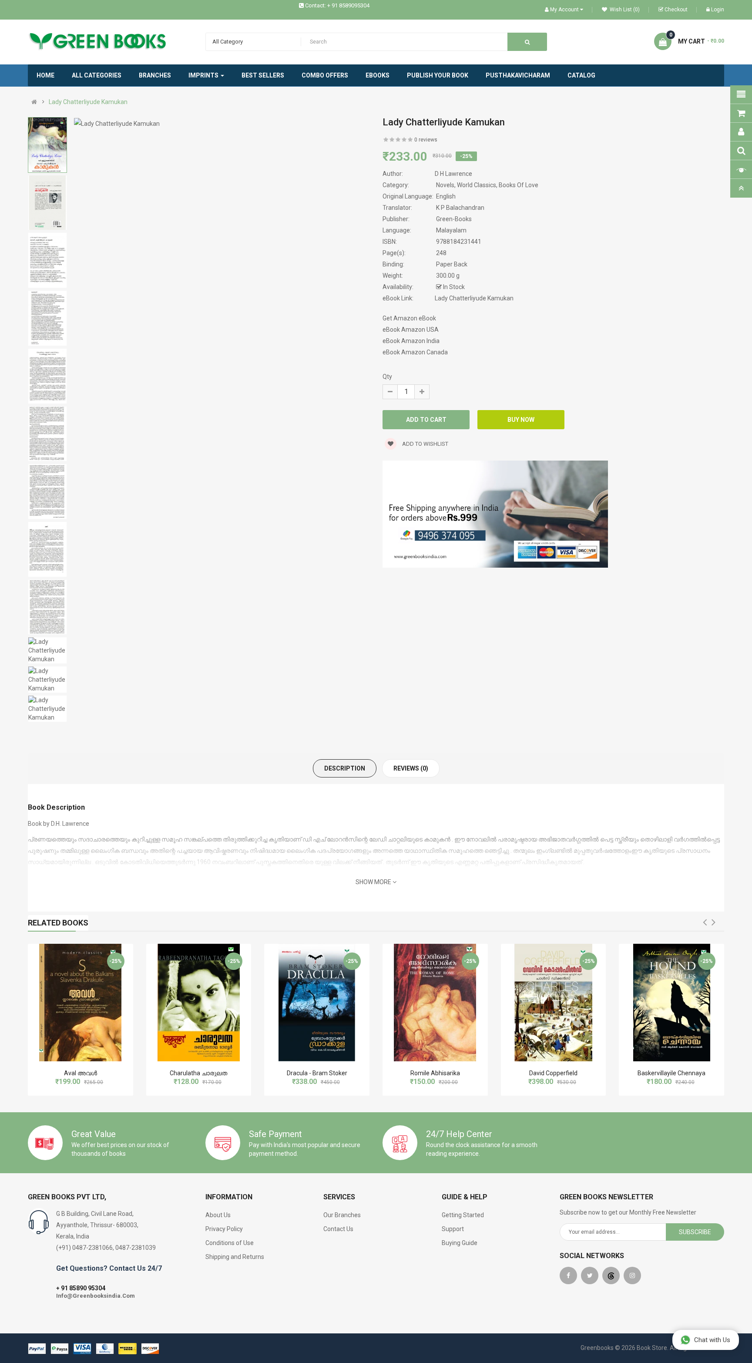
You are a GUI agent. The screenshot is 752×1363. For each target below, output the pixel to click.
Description (344, 768)
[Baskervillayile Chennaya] (672, 1002)
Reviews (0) (410, 768)
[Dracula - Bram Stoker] (317, 1002)
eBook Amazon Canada (415, 352)
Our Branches (342, 1215)
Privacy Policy (224, 1228)
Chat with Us (712, 1340)
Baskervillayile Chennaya (671, 1073)
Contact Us (338, 1228)
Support (453, 1228)
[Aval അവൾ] (80, 1002)
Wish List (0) (624, 10)
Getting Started (463, 1215)
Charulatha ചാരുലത (198, 1073)
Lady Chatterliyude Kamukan (88, 102)
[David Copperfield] (553, 1002)
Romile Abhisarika (435, 1073)
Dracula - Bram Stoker (317, 1073)
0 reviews (425, 140)
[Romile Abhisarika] (435, 1002)
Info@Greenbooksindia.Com (95, 1295)
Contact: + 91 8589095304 (337, 5)
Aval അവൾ (80, 1073)
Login (717, 10)
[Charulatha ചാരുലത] (199, 1002)
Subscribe (695, 1231)
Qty (387, 376)
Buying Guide (459, 1242)
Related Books (58, 922)
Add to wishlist (424, 444)
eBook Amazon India (411, 340)
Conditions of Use (229, 1242)
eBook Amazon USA (411, 329)
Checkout (676, 10)
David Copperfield (553, 1073)
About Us (218, 1215)
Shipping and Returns (234, 1256)
